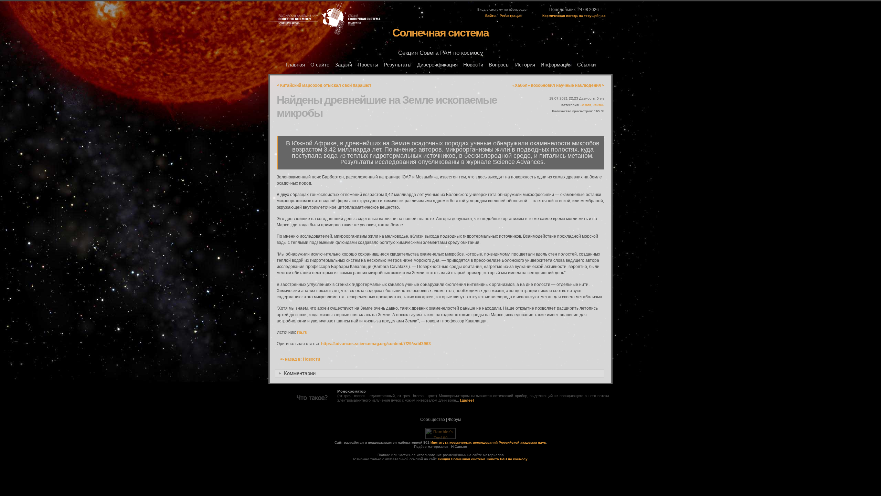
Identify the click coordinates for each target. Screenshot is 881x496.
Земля (586, 105)
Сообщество (432, 419)
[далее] (467, 400)
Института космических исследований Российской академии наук (488, 442)
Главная (295, 65)
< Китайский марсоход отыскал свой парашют (324, 85)
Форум (454, 419)
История (525, 65)
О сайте (319, 65)
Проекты (368, 65)
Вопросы (499, 65)
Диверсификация (437, 65)
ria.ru (302, 332)
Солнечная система (440, 33)
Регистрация (511, 16)
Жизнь (598, 105)
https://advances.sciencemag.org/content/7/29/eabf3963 (376, 343)
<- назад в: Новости (300, 359)
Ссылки (586, 65)
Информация (556, 65)
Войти (490, 16)
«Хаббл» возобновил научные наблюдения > (558, 85)
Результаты (398, 65)
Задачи (343, 65)
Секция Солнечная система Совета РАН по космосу (483, 459)
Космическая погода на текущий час (574, 16)
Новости (473, 65)
